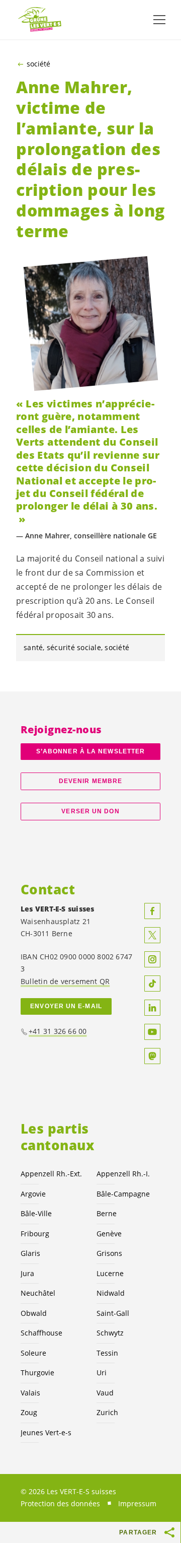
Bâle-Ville (36, 1213)
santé (33, 647)
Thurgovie (37, 1372)
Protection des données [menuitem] (60, 1503)
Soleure (33, 1353)
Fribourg (35, 1233)
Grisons (109, 1253)
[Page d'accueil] (40, 20)
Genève (109, 1233)
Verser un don (90, 811)
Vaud (105, 1392)
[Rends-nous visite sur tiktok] (152, 983)
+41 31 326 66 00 (58, 1031)
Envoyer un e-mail (66, 1006)
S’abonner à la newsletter (90, 751)
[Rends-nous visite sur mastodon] (152, 1056)
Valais (30, 1392)
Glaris (30, 1253)
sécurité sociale (74, 647)
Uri (102, 1372)
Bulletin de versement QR (65, 981)
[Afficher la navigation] (159, 20)
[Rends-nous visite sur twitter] (152, 935)
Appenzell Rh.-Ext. (51, 1173)
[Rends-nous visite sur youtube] (152, 1032)
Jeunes (46, 1432)
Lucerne (110, 1273)
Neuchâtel (38, 1293)
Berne (107, 1213)
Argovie (33, 1194)
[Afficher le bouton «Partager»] (170, 1532)
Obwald (34, 1313)
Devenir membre (90, 781)
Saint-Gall (113, 1313)
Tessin (107, 1353)
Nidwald (111, 1293)
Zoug (29, 1412)
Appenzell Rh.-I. (123, 1173)
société (38, 63)
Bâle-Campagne (123, 1194)
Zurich (107, 1412)
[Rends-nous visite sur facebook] (152, 911)
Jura (27, 1273)
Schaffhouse (41, 1333)
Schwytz (110, 1333)
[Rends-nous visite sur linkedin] (152, 1008)
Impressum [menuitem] (137, 1503)
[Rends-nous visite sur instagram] (152, 959)
